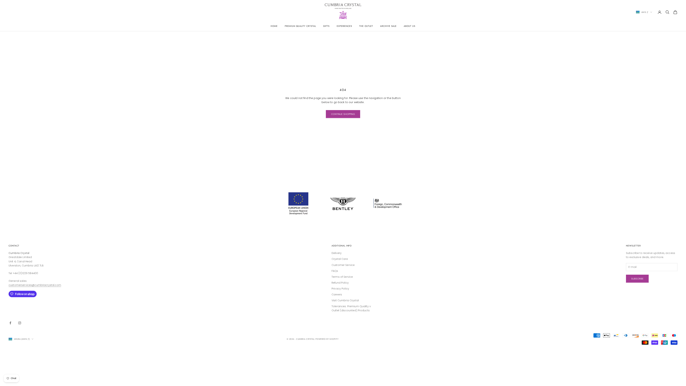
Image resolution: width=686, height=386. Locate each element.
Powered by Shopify (327, 339)
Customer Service (343, 265)
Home (274, 26)
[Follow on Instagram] (19, 323)
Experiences (344, 26)
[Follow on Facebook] (10, 323)
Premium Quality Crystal (300, 26)
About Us (409, 26)
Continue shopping (343, 114)
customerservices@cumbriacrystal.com (35, 285)
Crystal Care (340, 259)
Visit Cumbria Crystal (345, 300)
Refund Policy (340, 282)
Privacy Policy (340, 288)
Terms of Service (342, 277)
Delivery (337, 253)
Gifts (326, 26)
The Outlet (366, 26)
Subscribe (637, 278)
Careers (337, 294)
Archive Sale (388, 26)
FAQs (335, 271)
